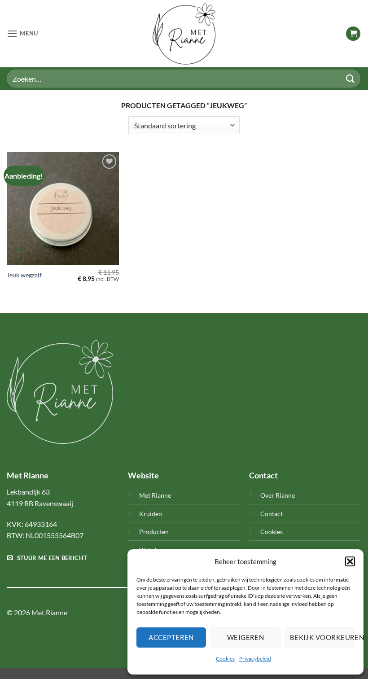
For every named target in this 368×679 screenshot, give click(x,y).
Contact (271, 513)
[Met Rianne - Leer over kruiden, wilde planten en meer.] (184, 33)
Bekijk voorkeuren (322, 637)
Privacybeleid (255, 658)
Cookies (225, 658)
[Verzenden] (350, 78)
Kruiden (150, 513)
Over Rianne (277, 495)
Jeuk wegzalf (24, 275)
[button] (350, 561)
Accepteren (171, 637)
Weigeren (245, 637)
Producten (154, 531)
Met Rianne (155, 495)
